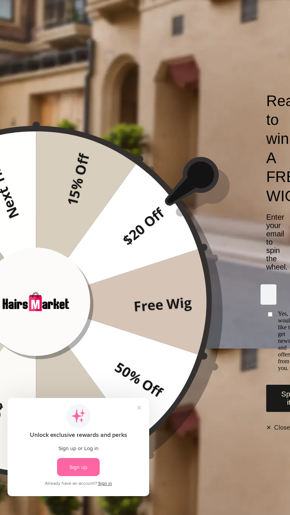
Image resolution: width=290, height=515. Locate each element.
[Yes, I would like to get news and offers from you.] (268, 341)
